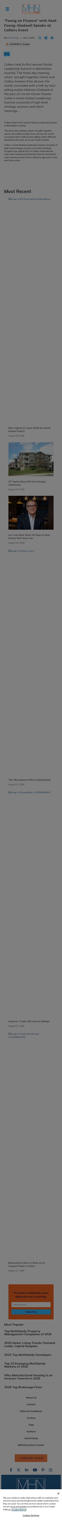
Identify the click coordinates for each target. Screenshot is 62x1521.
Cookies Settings (31, 1515)
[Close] (58, 1493)
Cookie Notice (19, 1509)
